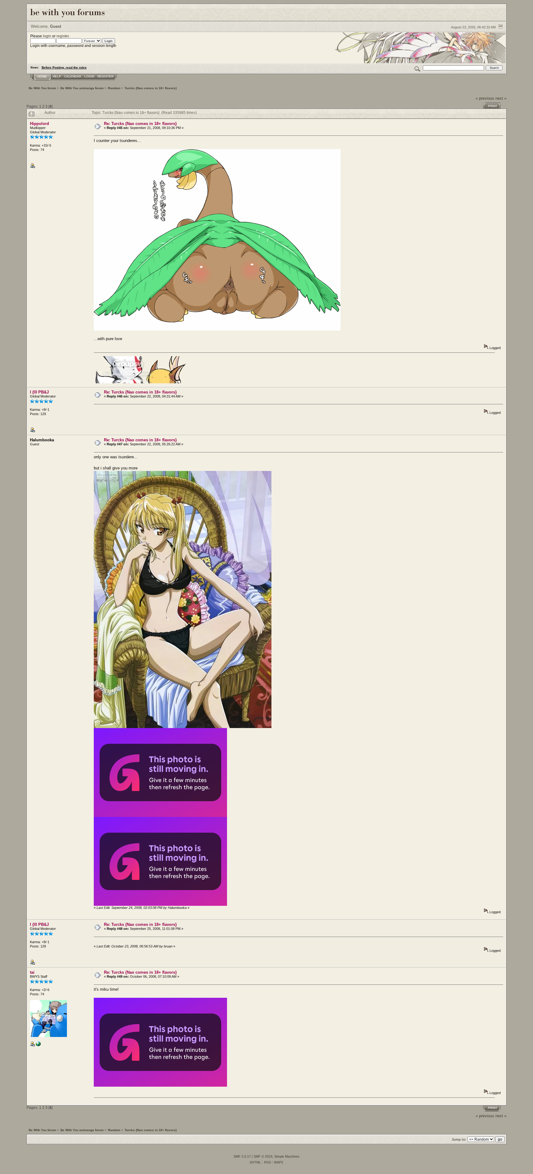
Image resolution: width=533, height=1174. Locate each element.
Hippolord (39, 123)
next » (500, 98)
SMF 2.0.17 (242, 1156)
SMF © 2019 (263, 1156)
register (62, 36)
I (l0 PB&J (39, 392)
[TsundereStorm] (38, 1045)
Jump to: (459, 1139)
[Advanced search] (417, 67)
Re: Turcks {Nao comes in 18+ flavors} (140, 123)
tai (32, 972)
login (47, 36)
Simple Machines (287, 1156)
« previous (485, 98)
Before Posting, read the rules (64, 67)
